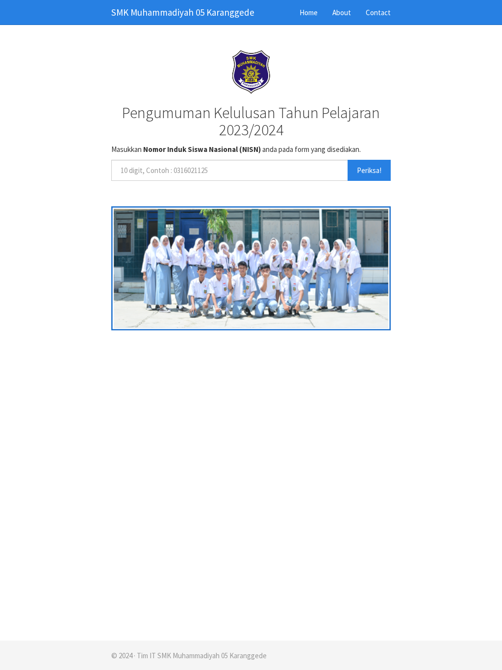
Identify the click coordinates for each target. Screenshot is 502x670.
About (341, 12)
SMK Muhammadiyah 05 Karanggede (182, 12)
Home (309, 12)
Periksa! (369, 170)
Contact (378, 12)
